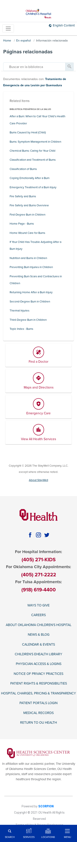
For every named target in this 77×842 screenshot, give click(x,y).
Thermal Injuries (19, 310)
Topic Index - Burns (21, 329)
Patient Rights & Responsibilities (38, 683)
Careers (38, 615)
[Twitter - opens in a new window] (47, 535)
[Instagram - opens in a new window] (38, 535)
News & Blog (38, 635)
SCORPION (46, 806)
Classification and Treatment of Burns (33, 160)
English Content (64, 25)
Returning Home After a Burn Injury (31, 292)
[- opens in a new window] (38, 753)
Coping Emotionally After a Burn (29, 178)
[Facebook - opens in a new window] (30, 535)
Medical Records (38, 713)
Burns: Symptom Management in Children (35, 141)
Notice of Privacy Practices (38, 674)
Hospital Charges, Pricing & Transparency (38, 693)
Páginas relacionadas (27, 52)
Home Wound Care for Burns (27, 233)
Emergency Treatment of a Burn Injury (33, 187)
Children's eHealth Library (38, 654)
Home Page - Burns (22, 223)
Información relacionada (52, 40)
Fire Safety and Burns (23, 196)
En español (23, 40)
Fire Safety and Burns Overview (29, 205)
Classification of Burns (23, 169)
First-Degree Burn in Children (27, 214)
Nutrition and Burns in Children (28, 258)
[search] (34, 67)
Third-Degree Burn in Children (28, 320)
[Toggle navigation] (8, 28)
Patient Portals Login (38, 703)
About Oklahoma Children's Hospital (38, 625)
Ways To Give (38, 605)
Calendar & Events (38, 644)
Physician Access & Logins (38, 664)
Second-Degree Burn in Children (30, 301)
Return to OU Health (38, 723)
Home (7, 40)
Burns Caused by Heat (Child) (28, 132)
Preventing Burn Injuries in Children (31, 267)
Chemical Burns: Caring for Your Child (32, 151)
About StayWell (38, 480)
